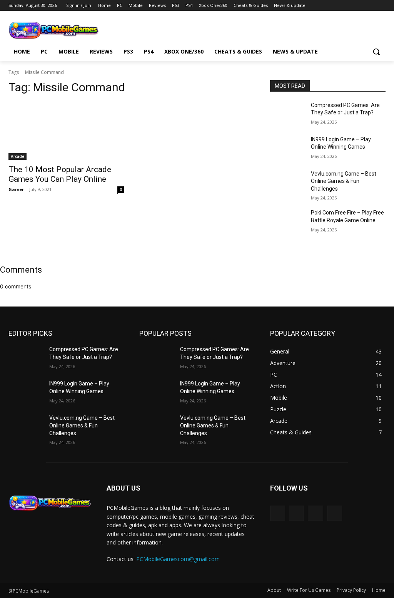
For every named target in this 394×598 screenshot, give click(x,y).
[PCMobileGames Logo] (53, 30)
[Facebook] (349, 5)
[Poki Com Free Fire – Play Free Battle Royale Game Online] (287, 221)
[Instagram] (360, 5)
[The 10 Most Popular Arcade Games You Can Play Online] (66, 131)
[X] (381, 5)
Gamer (16, 189)
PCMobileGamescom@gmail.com (178, 559)
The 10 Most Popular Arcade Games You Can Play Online (59, 174)
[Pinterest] (370, 5)
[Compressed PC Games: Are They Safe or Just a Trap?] (287, 114)
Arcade (17, 156)
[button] (376, 51)
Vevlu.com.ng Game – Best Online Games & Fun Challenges (343, 181)
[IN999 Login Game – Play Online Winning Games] (287, 148)
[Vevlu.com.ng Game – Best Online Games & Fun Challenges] (287, 182)
